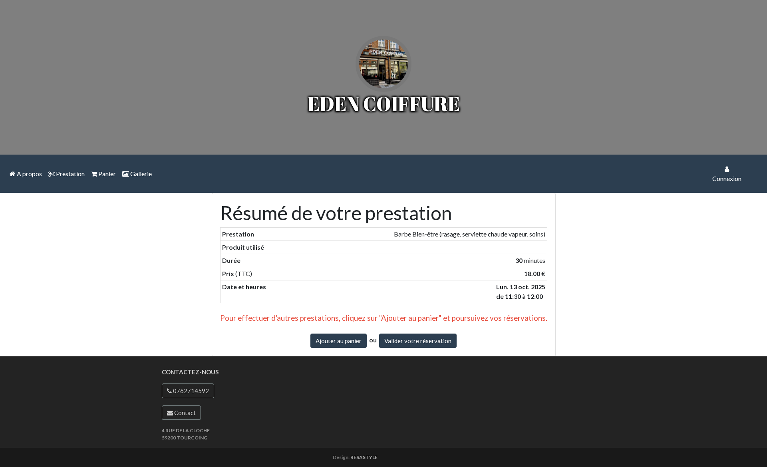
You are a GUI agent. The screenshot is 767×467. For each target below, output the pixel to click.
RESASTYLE (364, 457)
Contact (184, 412)
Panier (106, 173)
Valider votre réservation (417, 340)
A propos (29, 173)
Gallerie (140, 173)
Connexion (726, 178)
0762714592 (190, 390)
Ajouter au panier (339, 340)
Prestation (70, 173)
